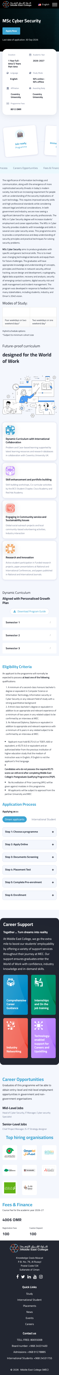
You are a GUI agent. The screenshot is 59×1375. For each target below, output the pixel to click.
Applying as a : (10, 811)
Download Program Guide (32, 611)
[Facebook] (17, 1276)
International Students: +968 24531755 (29, 1358)
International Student (44, 819)
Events (29, 1318)
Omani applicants (14, 819)
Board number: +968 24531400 (29, 1346)
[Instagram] (41, 1276)
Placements (29, 1306)
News (29, 1312)
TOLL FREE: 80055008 (29, 1340)
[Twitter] (23, 1276)
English (45, 4)
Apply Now (11, 31)
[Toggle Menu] (54, 4)
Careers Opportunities (25, 167)
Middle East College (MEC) (34, 1369)
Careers (29, 1324)
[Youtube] (35, 1276)
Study (29, 1294)
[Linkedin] (29, 1276)
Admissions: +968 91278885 (29, 1352)
